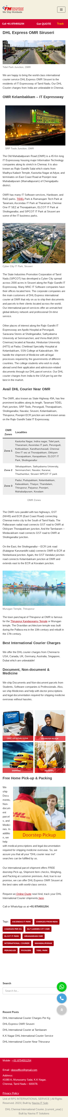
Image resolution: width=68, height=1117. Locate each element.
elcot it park (11, 936)
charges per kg (13, 929)
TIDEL (20, 198)
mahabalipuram (43, 943)
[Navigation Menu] (61, 10)
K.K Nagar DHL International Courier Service (28, 1035)
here (41, 898)
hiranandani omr (33, 936)
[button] (62, 1010)
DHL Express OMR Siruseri (18, 1023)
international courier (16, 943)
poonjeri (26, 950)
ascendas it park (21, 922)
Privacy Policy (11, 1093)
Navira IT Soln (40, 1102)
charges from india (47, 922)
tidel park (42, 950)
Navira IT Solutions (38, 1113)
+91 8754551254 (21, 1060)
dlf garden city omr (38, 929)
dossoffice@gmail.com (24, 1069)
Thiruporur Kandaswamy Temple (28, 621)
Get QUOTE (44, 23)
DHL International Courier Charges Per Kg (26, 1017)
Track (60, 23)
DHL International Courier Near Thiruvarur (26, 1041)
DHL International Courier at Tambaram (25, 1029)
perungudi (10, 950)
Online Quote (23, 893)
